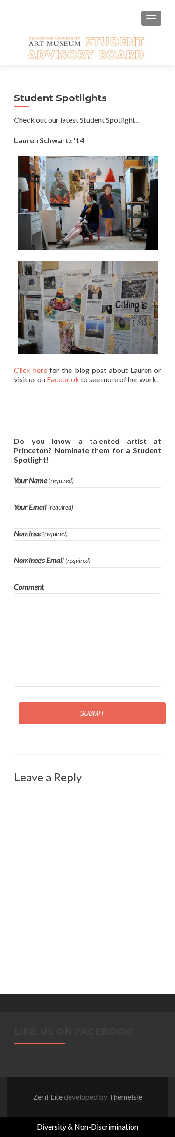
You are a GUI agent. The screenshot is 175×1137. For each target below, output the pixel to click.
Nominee (41, 533)
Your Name (44, 480)
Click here (30, 369)
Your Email (43, 506)
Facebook (63, 379)
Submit (92, 713)
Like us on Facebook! (74, 1031)
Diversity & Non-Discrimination (87, 1126)
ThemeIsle (125, 1096)
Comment (29, 586)
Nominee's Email (52, 559)
